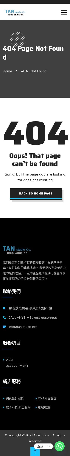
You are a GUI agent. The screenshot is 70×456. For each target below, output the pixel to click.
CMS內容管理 (47, 398)
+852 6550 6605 (45, 317)
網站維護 (44, 407)
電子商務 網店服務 (18, 407)
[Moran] (15, 11)
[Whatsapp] (60, 446)
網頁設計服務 (15, 398)
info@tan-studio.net (22, 326)
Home (8, 71)
